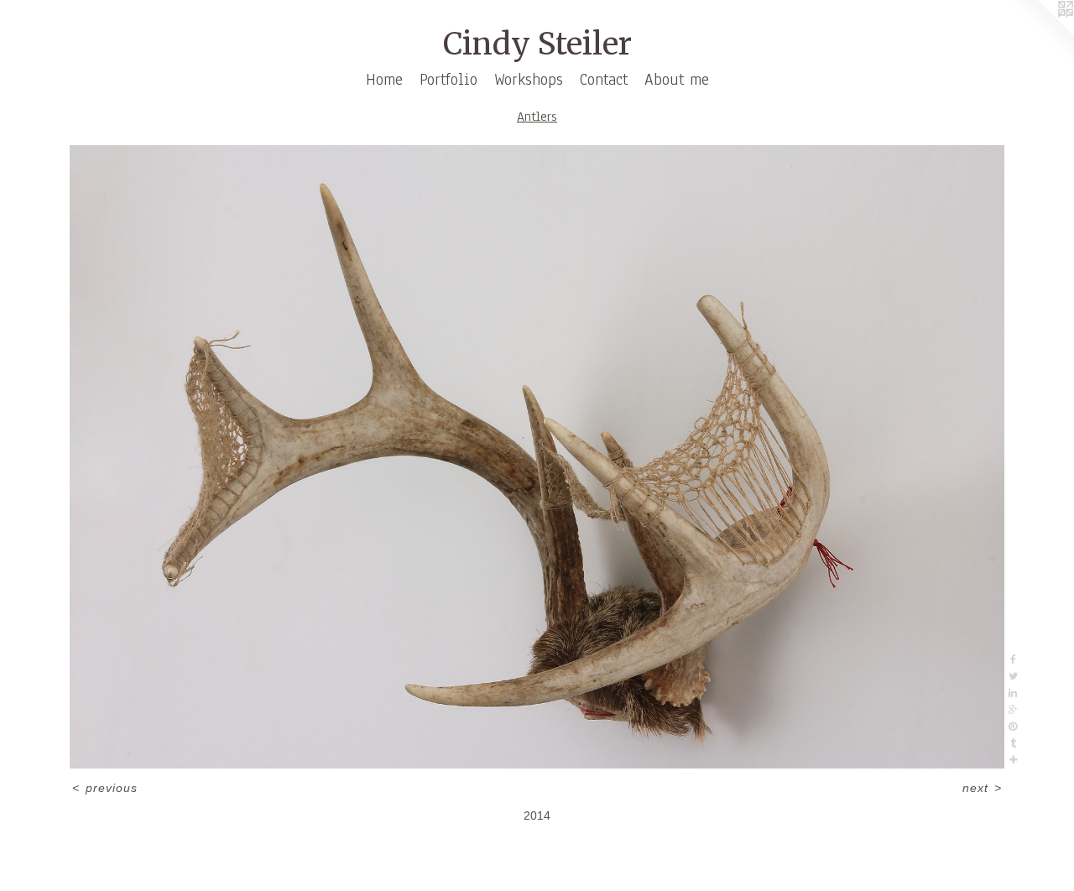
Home (384, 80)
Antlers (537, 116)
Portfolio (448, 80)
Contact (604, 80)
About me (676, 80)
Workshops (528, 80)
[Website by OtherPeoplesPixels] (1040, 33)
